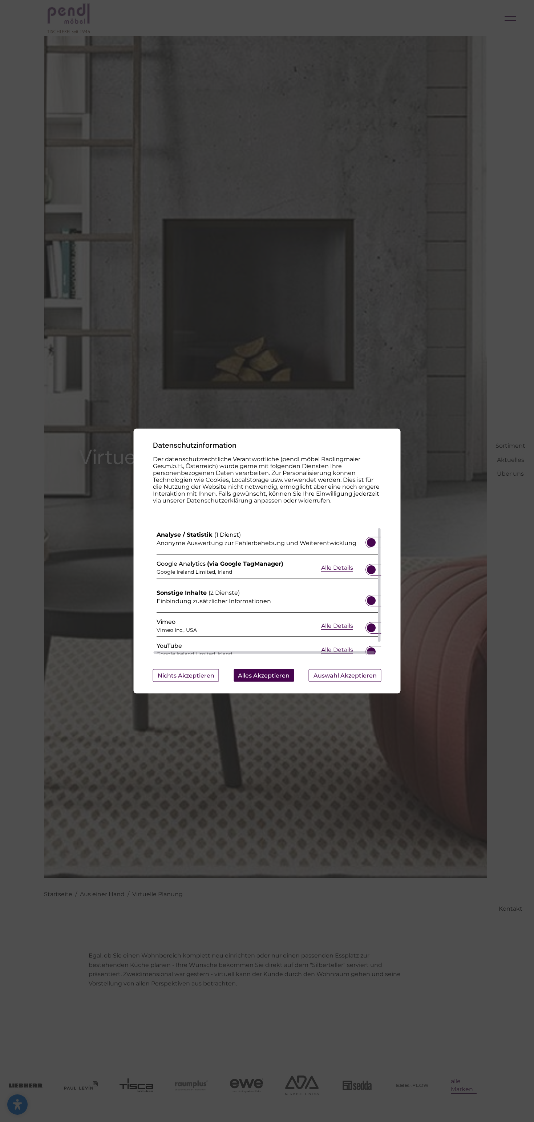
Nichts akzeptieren (186, 675)
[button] (371, 542)
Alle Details (337, 567)
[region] (267, 591)
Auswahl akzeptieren (345, 675)
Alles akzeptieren (264, 675)
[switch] (371, 540)
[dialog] (267, 561)
